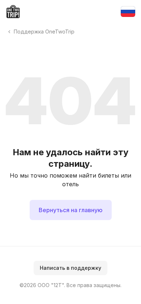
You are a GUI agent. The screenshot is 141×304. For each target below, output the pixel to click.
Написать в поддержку (70, 268)
